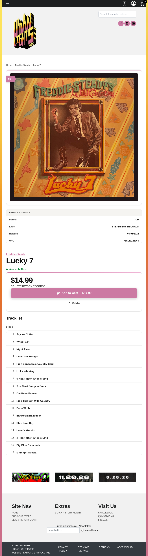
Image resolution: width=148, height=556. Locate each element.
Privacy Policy (63, 549)
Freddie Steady (22, 65)
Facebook (107, 512)
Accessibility (125, 547)
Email (104, 520)
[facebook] (121, 23)
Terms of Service (83, 549)
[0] (142, 4)
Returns (104, 547)
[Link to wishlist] (124, 4)
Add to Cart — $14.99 (77, 292)
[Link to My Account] (133, 4)
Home (9, 65)
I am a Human (91, 530)
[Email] (133, 23)
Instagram (107, 516)
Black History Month (25, 520)
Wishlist (76, 303)
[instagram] (127, 23)
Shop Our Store (21, 516)
